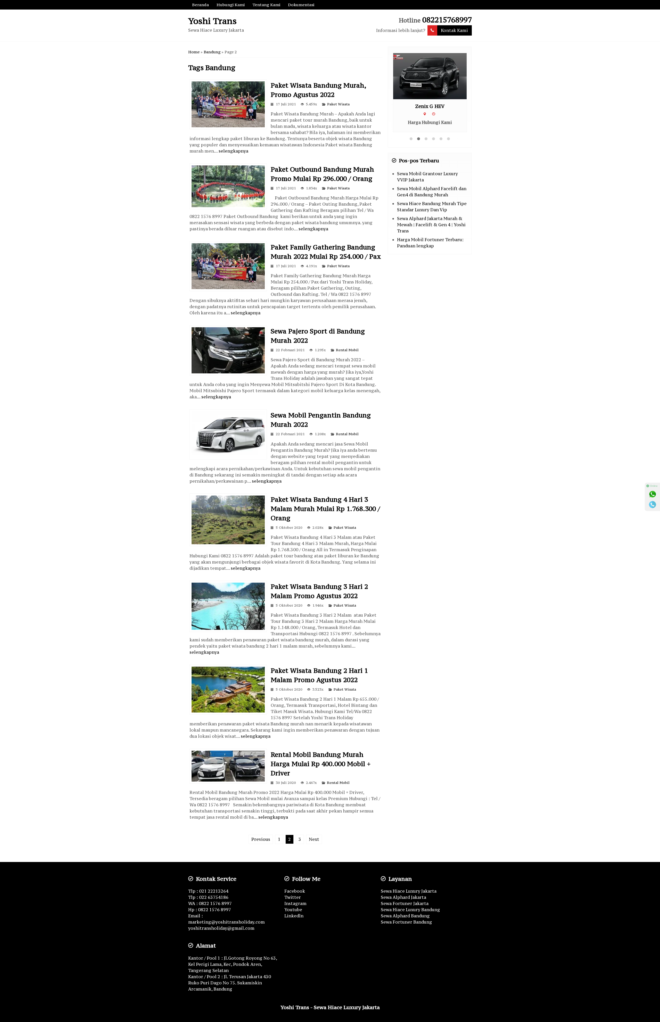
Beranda (200, 4)
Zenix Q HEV (429, 106)
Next (314, 839)
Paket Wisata (338, 104)
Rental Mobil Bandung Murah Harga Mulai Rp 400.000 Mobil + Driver (321, 763)
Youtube (293, 909)
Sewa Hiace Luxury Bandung (410, 909)
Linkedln (293, 916)
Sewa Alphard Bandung (405, 916)
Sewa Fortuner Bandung (406, 922)
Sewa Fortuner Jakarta (404, 903)
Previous (260, 839)
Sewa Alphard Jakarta (403, 897)
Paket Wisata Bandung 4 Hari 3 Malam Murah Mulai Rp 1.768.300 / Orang (325, 508)
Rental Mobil (347, 350)
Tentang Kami (266, 4)
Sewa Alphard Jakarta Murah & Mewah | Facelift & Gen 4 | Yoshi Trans (431, 225)
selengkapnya (233, 151)
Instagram (295, 903)
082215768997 (447, 19)
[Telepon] (652, 504)
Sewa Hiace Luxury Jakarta (408, 891)
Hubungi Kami (231, 4)
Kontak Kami (454, 30)
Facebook (294, 891)
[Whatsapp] (652, 494)
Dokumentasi (301, 4)
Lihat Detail (435, 76)
